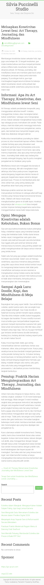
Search (4, 485)
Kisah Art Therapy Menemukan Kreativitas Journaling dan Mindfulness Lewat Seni (19, 469)
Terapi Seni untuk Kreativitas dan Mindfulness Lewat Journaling (19, 477)
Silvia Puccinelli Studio (22, 6)
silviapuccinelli (21, 204)
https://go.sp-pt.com (9, 567)
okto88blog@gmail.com (14, 43)
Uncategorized (7, 45)
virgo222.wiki (6, 574)
